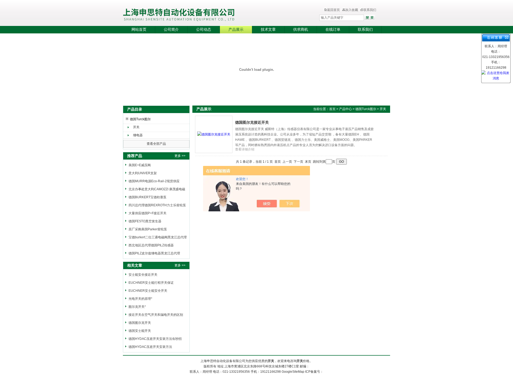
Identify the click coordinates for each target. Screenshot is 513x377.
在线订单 (332, 30)
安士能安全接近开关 (143, 275)
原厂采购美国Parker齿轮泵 (148, 229)
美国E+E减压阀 (140, 165)
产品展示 (235, 30)
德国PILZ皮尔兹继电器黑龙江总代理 (154, 253)
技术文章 (268, 30)
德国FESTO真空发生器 (145, 221)
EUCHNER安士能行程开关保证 (151, 283)
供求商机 (300, 30)
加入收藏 (351, 10)
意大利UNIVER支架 (143, 173)
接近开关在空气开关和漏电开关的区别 (156, 315)
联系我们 (369, 10)
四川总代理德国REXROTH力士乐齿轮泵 (157, 205)
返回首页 (333, 10)
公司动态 (203, 30)
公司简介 (171, 30)
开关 (136, 127)
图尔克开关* (137, 307)
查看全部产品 (156, 144)
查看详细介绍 (244, 149)
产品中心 (346, 109)
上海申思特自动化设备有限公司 (210, 13)
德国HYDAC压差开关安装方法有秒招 (155, 339)
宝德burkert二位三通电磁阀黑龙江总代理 (158, 237)
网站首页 (138, 30)
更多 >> (179, 156)
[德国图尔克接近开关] (213, 134)
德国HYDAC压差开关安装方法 (150, 347)
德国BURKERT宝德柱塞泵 (147, 197)
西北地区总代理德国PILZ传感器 (151, 245)
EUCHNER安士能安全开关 (148, 291)
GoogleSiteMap (293, 372)
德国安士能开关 (140, 331)
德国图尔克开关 (140, 323)
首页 (332, 109)
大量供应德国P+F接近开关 (147, 213)
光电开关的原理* (140, 299)
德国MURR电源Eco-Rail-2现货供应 (154, 181)
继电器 (138, 135)
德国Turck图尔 (140, 119)
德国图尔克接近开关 (252, 122)
